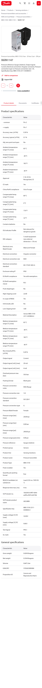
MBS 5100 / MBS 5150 (8, 20)
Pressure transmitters (24, 17)
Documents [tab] (23, 103)
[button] (29, 3)
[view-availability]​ (23, 91)
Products (10, 10)
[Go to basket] (24, 3)
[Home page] (6, 3)
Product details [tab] (9, 103)
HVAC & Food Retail (7, 17)
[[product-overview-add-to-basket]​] (18, 85)
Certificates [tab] (35, 103)
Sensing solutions (22, 10)
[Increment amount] (11, 85)
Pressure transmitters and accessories (13, 13)
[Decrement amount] (3, 85)
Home (3, 10)
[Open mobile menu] (39, 3)
